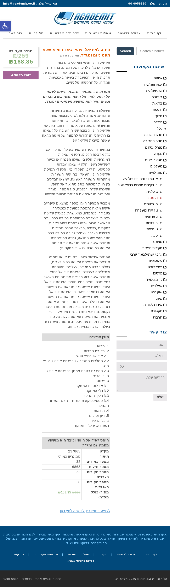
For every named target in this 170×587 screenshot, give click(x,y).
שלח (160, 397)
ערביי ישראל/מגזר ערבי (146, 254)
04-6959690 (137, 3)
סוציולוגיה (155, 172)
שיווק (158, 298)
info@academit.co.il (19, 3)
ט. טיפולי (152, 229)
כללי (159, 128)
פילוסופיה (155, 260)
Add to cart (21, 75)
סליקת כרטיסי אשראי (81, 560)
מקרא (158, 153)
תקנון (103, 554)
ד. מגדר (152, 198)
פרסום (157, 273)
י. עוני (154, 235)
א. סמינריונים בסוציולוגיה (140, 179)
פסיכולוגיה (155, 267)
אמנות (158, 78)
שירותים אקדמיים (46, 554)
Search (125, 51)
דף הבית (151, 554)
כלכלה (158, 122)
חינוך (158, 116)
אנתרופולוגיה (153, 84)
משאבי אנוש (153, 160)
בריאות (157, 103)
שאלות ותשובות (78, 554)
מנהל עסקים (153, 147)
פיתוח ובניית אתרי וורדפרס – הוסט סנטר (32, 578)
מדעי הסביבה (152, 141)
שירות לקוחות (152, 305)
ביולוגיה (157, 97)
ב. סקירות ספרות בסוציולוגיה (138, 185)
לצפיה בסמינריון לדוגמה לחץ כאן (85, 511)
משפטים (156, 166)
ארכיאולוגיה (154, 91)
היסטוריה (155, 109)
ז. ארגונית (151, 216)
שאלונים (156, 286)
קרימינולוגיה (154, 279)
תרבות (157, 317)
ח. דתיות (152, 223)
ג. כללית (152, 191)
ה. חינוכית (151, 204)
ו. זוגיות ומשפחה (146, 210)
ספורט (157, 242)
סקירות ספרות (152, 248)
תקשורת (156, 311)
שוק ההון (156, 292)
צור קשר (18, 554)
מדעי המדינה (153, 135)
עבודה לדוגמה (126, 554)
